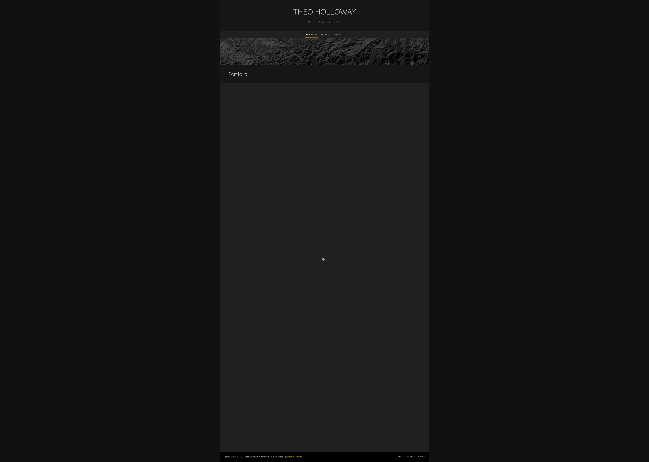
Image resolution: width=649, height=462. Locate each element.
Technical (325, 34)
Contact (338, 34)
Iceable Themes (294, 457)
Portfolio (311, 34)
